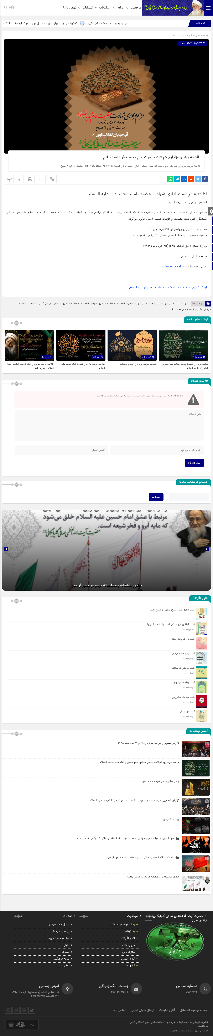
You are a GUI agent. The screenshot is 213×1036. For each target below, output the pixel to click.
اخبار (66, 945)
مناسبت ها (179, 35)
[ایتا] (23, 1010)
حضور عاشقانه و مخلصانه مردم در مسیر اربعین (153, 876)
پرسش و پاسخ (61, 931)
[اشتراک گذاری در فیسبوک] (205, 179)
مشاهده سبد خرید (58, 938)
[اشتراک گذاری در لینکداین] (184, 179)
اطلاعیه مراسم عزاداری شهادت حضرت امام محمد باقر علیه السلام (152, 157)
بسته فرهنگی (61, 958)
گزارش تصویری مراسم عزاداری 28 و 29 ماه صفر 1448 (149, 743)
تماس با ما (69, 7)
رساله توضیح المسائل (123, 924)
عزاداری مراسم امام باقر (57, 303)
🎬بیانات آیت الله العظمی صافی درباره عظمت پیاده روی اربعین (143, 857)
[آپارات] (31, 1010)
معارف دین (128, 952)
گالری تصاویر (127, 958)
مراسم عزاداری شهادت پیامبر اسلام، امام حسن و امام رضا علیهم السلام (139, 762)
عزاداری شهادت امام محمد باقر (89, 303)
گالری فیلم (129, 965)
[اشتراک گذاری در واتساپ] (170, 179)
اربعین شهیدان (171, 819)
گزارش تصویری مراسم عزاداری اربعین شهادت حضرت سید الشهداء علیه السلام (135, 800)
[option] (106, 550)
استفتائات (105, 7)
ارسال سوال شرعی (59, 924)
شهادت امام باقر (180, 303)
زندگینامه (129, 931)
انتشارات (87, 7)
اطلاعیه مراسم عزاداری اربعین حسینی (138, 364)
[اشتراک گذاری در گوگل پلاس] (191, 179)
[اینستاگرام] (8, 1010)
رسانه (120, 7)
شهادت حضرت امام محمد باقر (125, 303)
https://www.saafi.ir (170, 266)
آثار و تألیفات (128, 938)
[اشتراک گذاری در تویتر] (198, 179)
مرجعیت (135, 7)
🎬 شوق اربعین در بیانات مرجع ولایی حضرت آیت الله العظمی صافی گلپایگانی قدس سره (128, 838)
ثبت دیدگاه (194, 463)
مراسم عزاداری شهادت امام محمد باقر (191, 309)
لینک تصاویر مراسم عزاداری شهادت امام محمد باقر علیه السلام (168, 287)
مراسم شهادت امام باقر (29, 303)
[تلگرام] (16, 1010)
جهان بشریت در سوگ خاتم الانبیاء (143, 23)
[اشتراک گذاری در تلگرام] (177, 179)
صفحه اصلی (201, 35)
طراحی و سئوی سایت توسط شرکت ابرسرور (188, 1031)
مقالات (65, 952)
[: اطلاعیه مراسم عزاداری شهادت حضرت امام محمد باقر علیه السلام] (41, 179)
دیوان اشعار (128, 945)
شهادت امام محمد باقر (156, 303)
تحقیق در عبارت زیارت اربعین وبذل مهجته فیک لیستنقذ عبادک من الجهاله (71, 23)
